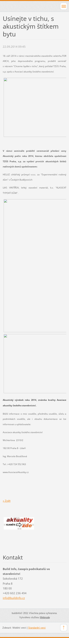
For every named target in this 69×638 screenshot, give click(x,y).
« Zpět (6, 501)
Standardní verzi (37, 627)
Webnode (45, 617)
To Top (63, 627)
